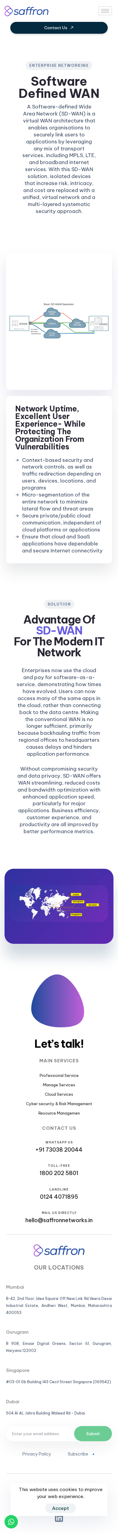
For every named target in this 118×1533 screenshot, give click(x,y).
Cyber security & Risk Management (59, 1103)
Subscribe (78, 1454)
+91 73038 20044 (59, 1149)
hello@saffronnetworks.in (59, 1220)
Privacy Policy (36, 1454)
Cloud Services (59, 1094)
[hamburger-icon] (105, 10)
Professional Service (59, 1075)
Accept (60, 1508)
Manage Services (59, 1084)
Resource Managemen (59, 1113)
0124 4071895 (59, 1196)
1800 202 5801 (59, 1173)
